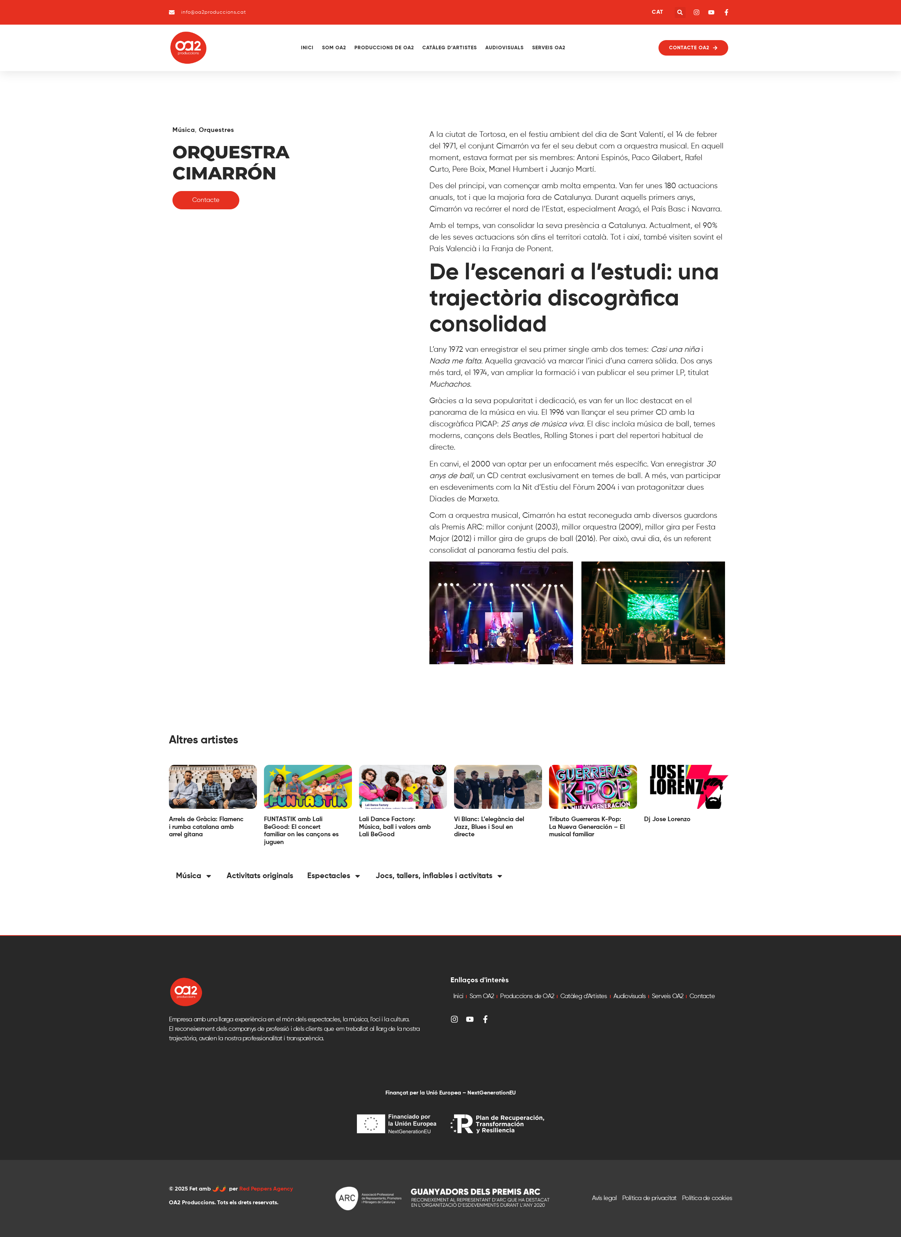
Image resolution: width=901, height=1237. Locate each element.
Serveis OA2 (548, 47)
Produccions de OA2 (384, 47)
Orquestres (216, 130)
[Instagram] (454, 1019)
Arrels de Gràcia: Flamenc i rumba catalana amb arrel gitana (206, 827)
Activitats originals (260, 876)
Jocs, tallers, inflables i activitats (434, 876)
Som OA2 (334, 47)
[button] (680, 12)
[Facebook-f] (485, 1019)
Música (183, 130)
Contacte (702, 996)
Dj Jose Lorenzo (667, 819)
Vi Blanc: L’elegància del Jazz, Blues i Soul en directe (489, 827)
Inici (307, 47)
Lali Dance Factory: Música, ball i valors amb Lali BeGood (395, 827)
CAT (657, 12)
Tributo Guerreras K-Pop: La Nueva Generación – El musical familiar (587, 827)
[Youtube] (470, 1019)
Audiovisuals (504, 47)
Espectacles (328, 876)
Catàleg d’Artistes (449, 47)
